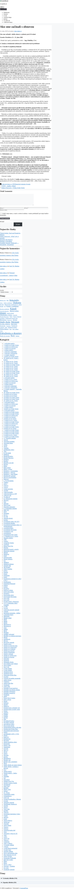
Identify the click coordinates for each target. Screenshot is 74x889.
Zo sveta (6, 868)
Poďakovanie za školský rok (12, 708)
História (6, 548)
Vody (5, 835)
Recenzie (6, 740)
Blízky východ (8, 469)
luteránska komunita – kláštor (12, 613)
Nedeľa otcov (7, 644)
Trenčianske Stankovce (10, 804)
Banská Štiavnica (8, 458)
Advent (6, 440)
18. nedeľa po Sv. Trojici (11, 374)
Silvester (15, 320)
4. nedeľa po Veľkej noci (11, 415)
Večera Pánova (4, 329)
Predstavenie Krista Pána (11, 729)
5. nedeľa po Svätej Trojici (11, 422)
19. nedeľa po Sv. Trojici (11, 376)
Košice (6, 587)
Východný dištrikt (9, 845)
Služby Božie (5, 322)
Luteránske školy (8, 614)
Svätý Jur (6, 797)
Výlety (1, 331)
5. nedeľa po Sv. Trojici (10, 420)
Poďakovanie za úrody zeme (11, 318)
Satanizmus (7, 747)
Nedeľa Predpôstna (9, 652)
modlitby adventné (9, 634)
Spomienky (3, 326)
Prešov (5, 732)
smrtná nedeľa (8, 771)
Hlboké (6, 552)
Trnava (6, 807)
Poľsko (6, 717)
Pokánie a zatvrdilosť (6, 241)
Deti (5, 502)
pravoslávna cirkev (9, 724)
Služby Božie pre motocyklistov (13, 765)
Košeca (6, 585)
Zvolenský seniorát (9, 869)
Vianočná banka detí (9, 830)
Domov (6, 14)
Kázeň (13, 308)
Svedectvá (14, 326)
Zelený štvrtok (8, 856)
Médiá (5, 621)
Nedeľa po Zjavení (9, 650)
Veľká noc (7, 822)
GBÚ (5, 539)
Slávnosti (15, 322)
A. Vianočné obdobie (10, 438)
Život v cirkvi (7, 864)
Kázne (5, 19)
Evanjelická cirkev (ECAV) (11, 521)
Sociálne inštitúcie (5, 324)
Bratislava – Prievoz (9, 472)
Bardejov (6, 459)
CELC (5, 484)
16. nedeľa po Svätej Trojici (11, 371)
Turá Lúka (7, 809)
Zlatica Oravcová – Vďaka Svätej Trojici (13, 188)
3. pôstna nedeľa (8, 407)
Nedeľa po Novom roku (10, 646)
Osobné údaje (7, 17)
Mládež (3, 313)
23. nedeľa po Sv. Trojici (11, 400)
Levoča (6, 608)
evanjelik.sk (3, 4)
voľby (5, 837)
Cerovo (6, 487)
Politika (6, 714)
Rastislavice (7, 739)
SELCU (6, 750)
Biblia (5, 466)
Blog (8, 300)
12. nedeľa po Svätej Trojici (11, 365)
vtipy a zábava (15, 329)
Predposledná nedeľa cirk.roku (12, 727)
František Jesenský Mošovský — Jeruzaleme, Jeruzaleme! (9, 243)
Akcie (5, 446)
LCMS (6, 606)
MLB (5, 631)
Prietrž (5, 735)
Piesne (11, 316)
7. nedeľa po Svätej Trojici (11, 430)
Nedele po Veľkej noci (10, 655)
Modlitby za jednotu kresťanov (12, 636)
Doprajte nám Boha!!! (6, 239)
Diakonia (17, 302)
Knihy (5, 577)
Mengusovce (7, 624)
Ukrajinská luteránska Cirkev (12, 814)
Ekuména (6, 513)
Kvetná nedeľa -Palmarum (11, 601)
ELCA (5, 515)
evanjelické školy (8, 528)
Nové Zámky (7, 665)
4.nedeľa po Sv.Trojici (10, 418)
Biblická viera (3, 300)
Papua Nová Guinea (9, 698)
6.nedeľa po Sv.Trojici (10, 428)
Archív (2, 290)
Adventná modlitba (9, 441)
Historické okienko (20, 184)
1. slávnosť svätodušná (10, 351)
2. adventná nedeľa (9, 378)
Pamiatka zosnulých (9, 693)
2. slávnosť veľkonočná (10, 387)
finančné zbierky (8, 538)
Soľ (5, 778)
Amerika (6, 448)
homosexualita (8, 557)
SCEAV (6, 748)
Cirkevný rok (7, 495)
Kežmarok (7, 575)
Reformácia (3, 320)
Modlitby (6, 632)
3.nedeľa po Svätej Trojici (11, 409)
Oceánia (6, 677)
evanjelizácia (7, 533)
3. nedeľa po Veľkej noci (11, 404)
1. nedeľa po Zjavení (10, 348)
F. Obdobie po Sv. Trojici (11, 536)
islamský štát (7, 565)
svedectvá (2, 327)
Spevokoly (7, 779)
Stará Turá (6, 786)
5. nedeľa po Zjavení (10, 425)
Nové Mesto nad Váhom (11, 663)
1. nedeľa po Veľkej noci (11, 347)
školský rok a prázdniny (10, 761)
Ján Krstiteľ (7, 567)
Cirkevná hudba (8, 492)
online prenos (7, 680)
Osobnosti (6, 685)
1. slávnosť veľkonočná (10, 353)
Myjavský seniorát (9, 642)
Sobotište (6, 776)
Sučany (6, 791)
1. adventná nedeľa (9, 343)
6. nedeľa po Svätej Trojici (11, 427)
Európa (6, 520)
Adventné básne (8, 443)
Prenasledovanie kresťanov (11, 730)
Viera (10, 329)
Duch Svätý (7, 505)
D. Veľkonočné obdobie (10, 498)
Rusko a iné (7, 745)
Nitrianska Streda (8, 662)
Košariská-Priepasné (9, 583)
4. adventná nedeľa (9, 410)
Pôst (5, 719)
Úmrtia (6, 815)
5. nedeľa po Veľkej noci (11, 423)
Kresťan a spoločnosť (4, 309)
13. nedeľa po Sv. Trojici (11, 366)
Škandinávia (7, 758)
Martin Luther (14, 311)
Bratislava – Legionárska (11, 471)
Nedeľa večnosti (10, 313)
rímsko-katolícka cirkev (10, 742)
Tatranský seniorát (9, 802)
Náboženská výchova (6, 315)
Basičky (6, 461)
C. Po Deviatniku (9, 481)
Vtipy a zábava (8, 843)
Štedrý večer (7, 789)
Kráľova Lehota (8, 590)
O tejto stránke (8, 668)
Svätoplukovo (8, 796)
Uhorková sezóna (12, 327)
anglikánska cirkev (9, 449)
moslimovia (7, 639)
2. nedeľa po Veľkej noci (11, 381)
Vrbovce (6, 840)
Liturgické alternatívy (4, 311)
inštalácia (6, 562)
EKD (5, 512)
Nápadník (15, 315)
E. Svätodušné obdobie (10, 508)
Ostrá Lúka (7, 686)
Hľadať (2, 221)
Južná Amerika (8, 569)
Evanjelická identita (9, 523)
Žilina (5, 861)
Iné (5, 306)
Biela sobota (7, 467)
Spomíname (7, 784)
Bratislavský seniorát (9, 476)
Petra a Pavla (7, 699)
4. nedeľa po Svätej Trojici (11, 412)
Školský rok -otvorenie (5, 336)
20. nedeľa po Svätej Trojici (11, 392)
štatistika (6, 788)
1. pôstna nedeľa (8, 350)
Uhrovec (6, 812)
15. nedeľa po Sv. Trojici (11, 369)
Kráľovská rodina (9, 592)
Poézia (5, 711)
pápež (5, 696)
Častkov (6, 482)
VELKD (6, 824)
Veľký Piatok (7, 825)
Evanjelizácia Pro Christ (10, 534)
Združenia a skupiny (11, 333)
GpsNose (6, 544)
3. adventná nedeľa (9, 402)
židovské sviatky (8, 860)
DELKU (6, 500)
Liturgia (6, 611)
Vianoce (6, 827)
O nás (5, 16)
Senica (5, 753)
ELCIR (6, 516)
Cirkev (1, 302)
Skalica (6, 757)
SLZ (5, 770)
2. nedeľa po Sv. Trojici (10, 379)
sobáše (5, 775)
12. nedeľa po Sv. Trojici (11, 363)
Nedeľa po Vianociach (10, 647)
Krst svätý (6, 598)
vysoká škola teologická (10, 848)
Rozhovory (9, 320)
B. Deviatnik (7, 453)
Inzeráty (1, 306)
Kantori (6, 572)
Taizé (6, 327)
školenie (17, 336)
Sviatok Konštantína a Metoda (12, 799)
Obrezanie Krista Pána (10, 675)
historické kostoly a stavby (11, 549)
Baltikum (6, 454)
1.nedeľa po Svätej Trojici (11, 356)
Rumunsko (7, 744)
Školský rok (7, 760)
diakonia (6, 503)
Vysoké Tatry (7, 850)
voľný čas (6, 838)
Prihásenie (6, 12)
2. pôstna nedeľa (8, 384)
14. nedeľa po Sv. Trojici (11, 368)
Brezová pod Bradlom (10, 477)
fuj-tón (2, 304)
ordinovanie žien (8, 683)
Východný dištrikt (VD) (10, 878)
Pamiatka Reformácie (4, 316)
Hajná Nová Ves (8, 546)
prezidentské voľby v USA (11, 734)
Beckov (6, 464)
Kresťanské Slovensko (10, 597)
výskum (6, 846)
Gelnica (6, 541)
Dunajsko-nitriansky (9, 507)
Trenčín (6, 806)
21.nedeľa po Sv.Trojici (10, 394)
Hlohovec (6, 554)
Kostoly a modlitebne (12, 306)
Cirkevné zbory (8, 22)
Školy (13, 336)
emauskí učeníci (8, 518)
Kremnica (6, 593)
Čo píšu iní (7, 20)
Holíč (5, 556)
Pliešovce (6, 706)
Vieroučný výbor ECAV (11, 833)
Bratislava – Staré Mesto (11, 474)
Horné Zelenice (8, 559)
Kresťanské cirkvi (9, 595)
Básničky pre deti (9, 463)
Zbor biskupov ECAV (10, 855)
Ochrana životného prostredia (12, 678)
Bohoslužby (14, 300)
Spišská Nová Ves (9, 781)
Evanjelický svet (8, 531)
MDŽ (5, 619)
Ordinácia (6, 681)
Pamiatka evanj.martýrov (11, 688)
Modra (5, 637)
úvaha (5, 819)
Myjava (6, 641)
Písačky (6, 704)
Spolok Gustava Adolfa (10, 783)
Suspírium (8, 325)
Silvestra (6, 755)
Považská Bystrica (9, 721)
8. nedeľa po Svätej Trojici (11, 432)
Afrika (5, 445)
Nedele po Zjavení (9, 657)
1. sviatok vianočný (9, 355)
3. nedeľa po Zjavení (10, 405)
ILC (5, 561)
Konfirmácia (7, 582)
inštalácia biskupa (9, 564)
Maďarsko (6, 616)
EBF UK (6, 510)
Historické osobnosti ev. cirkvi (13, 304)
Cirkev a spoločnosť (8, 303)
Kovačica (6, 588)
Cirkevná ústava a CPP (7, 184)
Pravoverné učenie (9, 726)
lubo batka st (3, 266)
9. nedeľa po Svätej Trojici (11, 436)
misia (5, 628)
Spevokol (14, 324)
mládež (6, 629)
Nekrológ (6, 659)
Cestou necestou (8, 489)
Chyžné (6, 490)
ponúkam (2, 318)
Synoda (28, 184)
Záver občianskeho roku (10, 853)
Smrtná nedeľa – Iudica (10, 773)
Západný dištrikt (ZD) (9, 882)
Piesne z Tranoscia (17, 316)
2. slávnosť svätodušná (10, 386)
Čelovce (6, 485)
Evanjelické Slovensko (10, 530)
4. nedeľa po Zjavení (10, 417)
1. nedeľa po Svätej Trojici (11, 345)
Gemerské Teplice (9, 543)
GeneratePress (24, 888)
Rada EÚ (6, 737)
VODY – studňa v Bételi (8, 186)
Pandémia (6, 695)
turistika (6, 810)
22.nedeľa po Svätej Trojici (11, 397)
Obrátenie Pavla (8, 672)
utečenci (6, 817)
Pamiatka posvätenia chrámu (12, 690)
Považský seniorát (9, 722)
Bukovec (6, 479)
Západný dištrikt (8, 851)
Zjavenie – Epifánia (9, 866)
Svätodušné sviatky (9, 794)
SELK (5, 752)
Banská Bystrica (8, 456)
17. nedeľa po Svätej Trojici (11, 373)
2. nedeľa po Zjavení (10, 383)
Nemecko (6, 660)
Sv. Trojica (7, 793)
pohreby (6, 712)
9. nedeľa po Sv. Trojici (10, 435)
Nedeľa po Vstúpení (9, 649)
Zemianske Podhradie (10, 858)
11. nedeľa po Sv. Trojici (11, 361)
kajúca (5, 570)
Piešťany (6, 703)
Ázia (5, 451)
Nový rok (6, 667)
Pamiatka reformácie (9, 691)
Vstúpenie (6, 842)
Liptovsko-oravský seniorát (11, 610)
